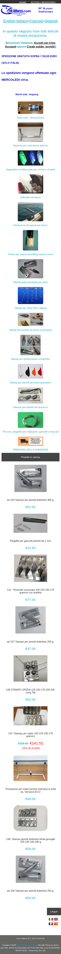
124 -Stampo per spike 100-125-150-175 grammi (30, 735)
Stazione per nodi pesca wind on (30, 145)
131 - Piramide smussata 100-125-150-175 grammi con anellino (30, 591)
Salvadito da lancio (31, 197)
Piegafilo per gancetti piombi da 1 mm (30, 541)
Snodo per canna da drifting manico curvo (30, 254)
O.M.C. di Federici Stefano (26, 945)
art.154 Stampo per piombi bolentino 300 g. (30, 500)
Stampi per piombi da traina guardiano (30, 382)
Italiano (22, 21)
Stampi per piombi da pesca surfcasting (30, 329)
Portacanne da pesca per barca (30, 225)
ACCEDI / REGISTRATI (43, 2)
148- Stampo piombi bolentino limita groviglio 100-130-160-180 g (30, 840)
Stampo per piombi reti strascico (30, 407)
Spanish (51, 21)
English (9, 21)
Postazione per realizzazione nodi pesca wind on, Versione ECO (30, 790)
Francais (36, 21)
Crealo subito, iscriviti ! (41, 46)
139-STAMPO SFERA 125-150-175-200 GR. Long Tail (30, 691)
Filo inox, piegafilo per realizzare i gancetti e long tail (31, 431)
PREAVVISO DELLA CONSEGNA (30, 449)
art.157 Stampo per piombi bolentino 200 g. (30, 641)
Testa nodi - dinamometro (30, 117)
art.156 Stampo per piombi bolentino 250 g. (30, 890)
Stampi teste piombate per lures (30, 282)
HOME (22, 2)
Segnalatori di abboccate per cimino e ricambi (30, 169)
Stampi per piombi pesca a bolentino (30, 359)
